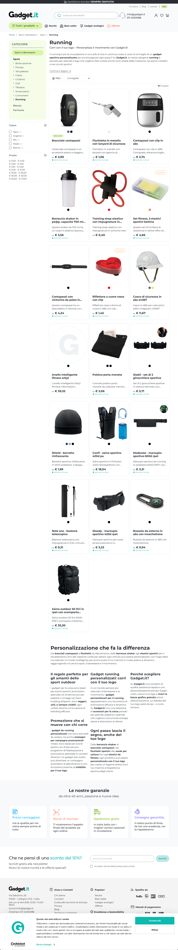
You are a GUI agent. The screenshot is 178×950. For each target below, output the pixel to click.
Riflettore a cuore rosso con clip (108, 298)
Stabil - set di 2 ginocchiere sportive (147, 376)
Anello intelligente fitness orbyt (64, 376)
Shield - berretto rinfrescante (63, 454)
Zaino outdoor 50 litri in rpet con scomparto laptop (68, 610)
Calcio (18, 75)
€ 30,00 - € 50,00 (18, 175)
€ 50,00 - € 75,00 (18, 178)
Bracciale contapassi (66, 140)
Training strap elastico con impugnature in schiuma (107, 220)
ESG (164, 6)
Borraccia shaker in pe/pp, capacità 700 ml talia (67, 220)
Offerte (115, 26)
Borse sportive (23, 63)
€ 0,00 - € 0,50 (16, 160)
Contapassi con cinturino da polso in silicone (66, 298)
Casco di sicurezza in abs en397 (147, 298)
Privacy (58, 906)
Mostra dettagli (43, 944)
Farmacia (18, 110)
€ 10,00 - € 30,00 (17, 172)
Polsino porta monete (107, 374)
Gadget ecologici (94, 26)
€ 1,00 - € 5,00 (16, 166)
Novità (52, 26)
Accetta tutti (155, 920)
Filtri (58, 78)
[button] (78, 78)
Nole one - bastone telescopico (64, 532)
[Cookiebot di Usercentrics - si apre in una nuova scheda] (18, 944)
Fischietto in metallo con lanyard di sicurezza (108, 142)
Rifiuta (155, 930)
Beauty (17, 105)
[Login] (156, 15)
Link (132, 866)
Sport (16, 59)
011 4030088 (134, 17)
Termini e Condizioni (65, 913)
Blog (144, 6)
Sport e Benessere (25, 52)
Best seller (70, 26)
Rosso (17, 143)
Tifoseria (19, 87)
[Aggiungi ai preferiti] (84, 93)
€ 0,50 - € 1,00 (16, 164)
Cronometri (21, 95)
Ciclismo (20, 79)
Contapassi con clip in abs (148, 142)
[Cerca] (58, 15)
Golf (17, 83)
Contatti (153, 6)
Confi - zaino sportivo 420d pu (106, 454)
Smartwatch (22, 91)
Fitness (19, 67)
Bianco (18, 147)
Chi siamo (133, 6)
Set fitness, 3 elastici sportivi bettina (147, 220)
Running (20, 99)
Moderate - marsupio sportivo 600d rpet (147, 454)
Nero (17, 132)
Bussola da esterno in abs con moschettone (148, 532)
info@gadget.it (136, 14)
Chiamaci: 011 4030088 (21, 912)
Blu (16, 139)
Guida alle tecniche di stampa (70, 902)
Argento (18, 135)
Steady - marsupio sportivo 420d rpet (105, 532)
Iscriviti (162, 858)
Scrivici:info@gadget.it (21, 908)
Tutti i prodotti (25, 25)
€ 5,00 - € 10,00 (17, 169)
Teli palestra (21, 71)
